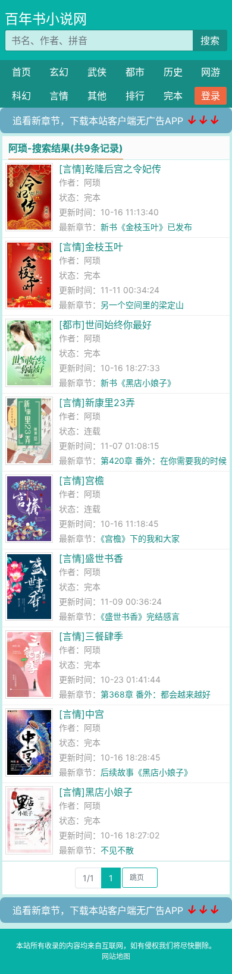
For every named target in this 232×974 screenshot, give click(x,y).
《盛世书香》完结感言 (140, 616)
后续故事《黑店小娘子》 (146, 772)
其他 (96, 96)
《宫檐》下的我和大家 (140, 538)
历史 (173, 72)
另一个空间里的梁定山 (142, 305)
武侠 (96, 72)
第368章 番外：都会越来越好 (156, 694)
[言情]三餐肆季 (91, 636)
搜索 (210, 40)
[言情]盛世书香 (91, 558)
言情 (58, 96)
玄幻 (58, 72)
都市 (135, 72)
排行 (135, 96)
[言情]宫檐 (81, 480)
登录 (210, 96)
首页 (21, 72)
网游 (210, 72)
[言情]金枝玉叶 (91, 247)
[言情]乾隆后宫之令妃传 (110, 169)
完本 (173, 96)
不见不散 (117, 850)
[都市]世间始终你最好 (105, 325)
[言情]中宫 (81, 714)
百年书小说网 (46, 19)
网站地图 (116, 956)
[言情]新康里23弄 (97, 403)
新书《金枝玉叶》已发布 (146, 227)
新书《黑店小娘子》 (138, 383)
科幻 (21, 96)
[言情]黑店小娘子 (96, 792)
